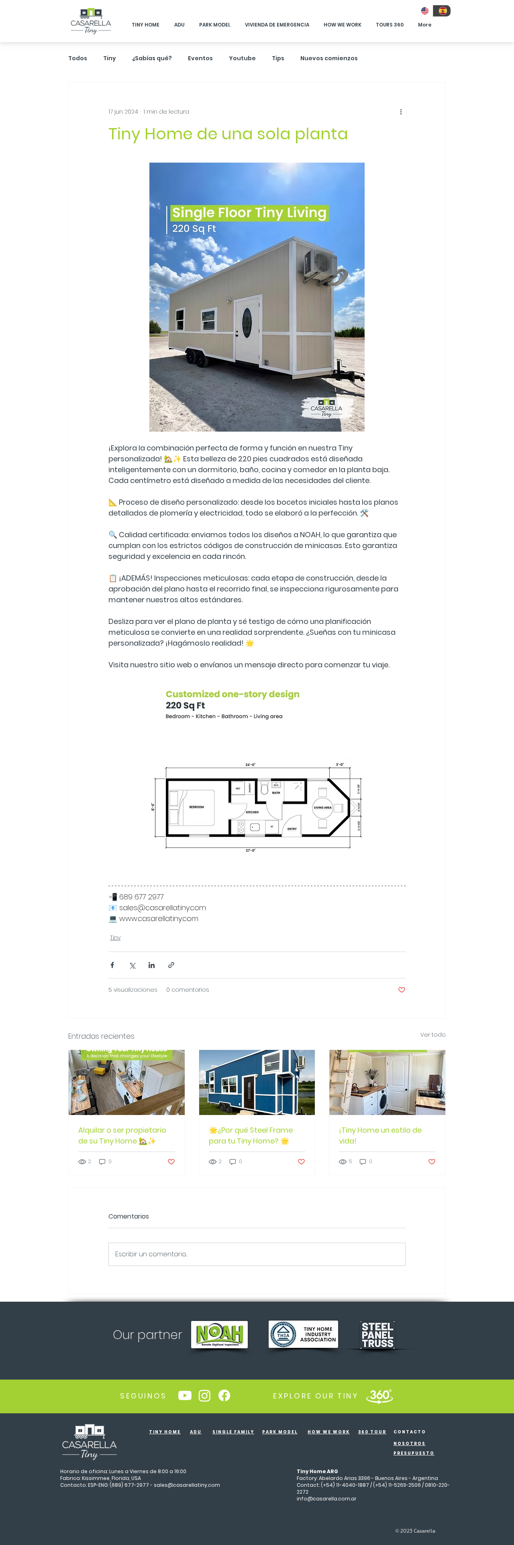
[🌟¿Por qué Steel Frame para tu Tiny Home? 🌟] (257, 1082)
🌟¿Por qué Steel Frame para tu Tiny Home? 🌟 (251, 1135)
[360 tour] (379, 1396)
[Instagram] (204, 1395)
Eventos (200, 58)
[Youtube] (185, 1395)
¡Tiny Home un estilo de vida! (380, 1135)
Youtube (242, 58)
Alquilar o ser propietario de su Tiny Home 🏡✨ (122, 1135)
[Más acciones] (401, 111)
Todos (77, 58)
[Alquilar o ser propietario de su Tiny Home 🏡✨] (127, 1082)
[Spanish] (442, 10)
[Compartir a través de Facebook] (112, 965)
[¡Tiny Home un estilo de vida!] (387, 1082)
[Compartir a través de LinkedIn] (151, 965)
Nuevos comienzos (329, 58)
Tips (278, 58)
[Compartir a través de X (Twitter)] (132, 965)
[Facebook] (224, 1395)
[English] (424, 10)
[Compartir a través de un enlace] (171, 965)
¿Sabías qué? (152, 58)
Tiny (109, 58)
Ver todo (433, 1035)
